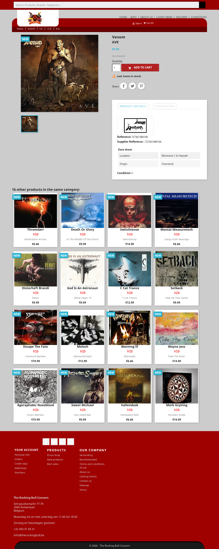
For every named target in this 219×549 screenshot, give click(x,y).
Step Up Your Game (176, 297)
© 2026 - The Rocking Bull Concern (109, 545)
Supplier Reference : (130, 141)
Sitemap (84, 485)
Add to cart (140, 68)
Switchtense (130, 239)
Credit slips (21, 463)
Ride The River (176, 356)
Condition (124, 173)
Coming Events (88, 476)
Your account (26, 450)
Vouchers (20, 472)
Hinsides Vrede (176, 414)
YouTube (62, 441)
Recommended (88, 459)
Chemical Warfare (35, 356)
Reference (124, 137)
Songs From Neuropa (177, 239)
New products (55, 459)
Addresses (21, 468)
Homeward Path (129, 414)
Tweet (132, 86)
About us (85, 472)
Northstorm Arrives (35, 239)
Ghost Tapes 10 (82, 297)
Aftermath (130, 356)
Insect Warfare (35, 414)
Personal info (22, 454)
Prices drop (53, 455)
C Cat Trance (129, 297)
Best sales (53, 464)
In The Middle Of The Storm (83, 239)
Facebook (46, 441)
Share (123, 86)
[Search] (202, 5)
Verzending (86, 455)
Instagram (70, 441)
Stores (83, 489)
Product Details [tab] (133, 106)
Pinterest (141, 86)
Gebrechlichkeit (83, 356)
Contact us (86, 480)
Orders (19, 459)
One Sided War (82, 414)
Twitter (54, 441)
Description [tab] (165, 106)
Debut (35, 297)
